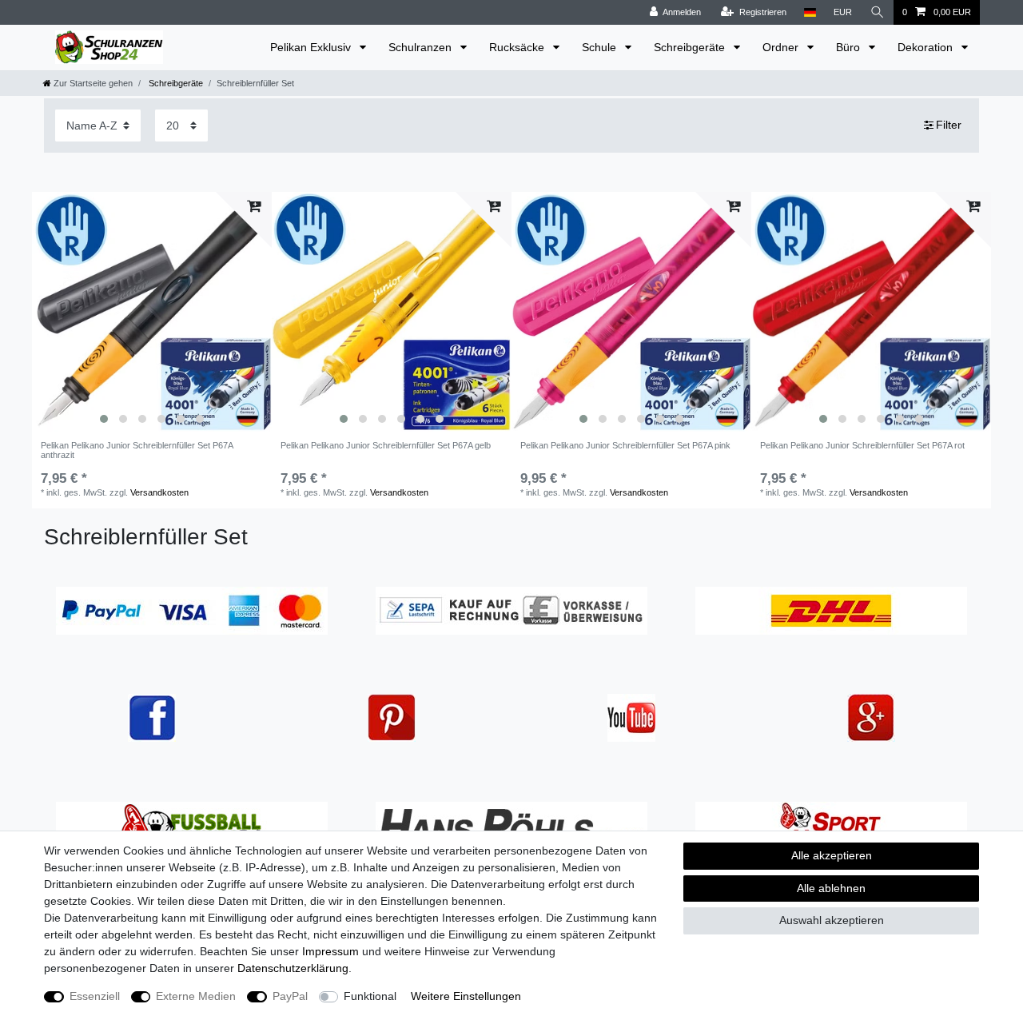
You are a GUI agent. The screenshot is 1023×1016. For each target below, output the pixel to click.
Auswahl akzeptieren (831, 920)
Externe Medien (196, 996)
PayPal (290, 996)
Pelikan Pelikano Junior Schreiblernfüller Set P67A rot (862, 445)
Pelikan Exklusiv (312, 47)
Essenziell (95, 996)
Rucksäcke (518, 47)
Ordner (782, 47)
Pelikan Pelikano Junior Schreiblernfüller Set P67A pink (625, 445)
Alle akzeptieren (831, 855)
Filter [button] (948, 124)
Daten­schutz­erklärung (292, 968)
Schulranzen (421, 47)
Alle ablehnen (831, 888)
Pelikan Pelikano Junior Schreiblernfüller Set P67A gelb (386, 445)
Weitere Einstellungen (466, 996)
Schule (600, 47)
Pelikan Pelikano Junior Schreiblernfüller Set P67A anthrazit (137, 450)
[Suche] (878, 12)
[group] (152, 312)
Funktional (370, 996)
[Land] (810, 12)
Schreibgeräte (691, 47)
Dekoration (927, 47)
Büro (849, 47)
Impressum (330, 951)
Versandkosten (159, 492)
